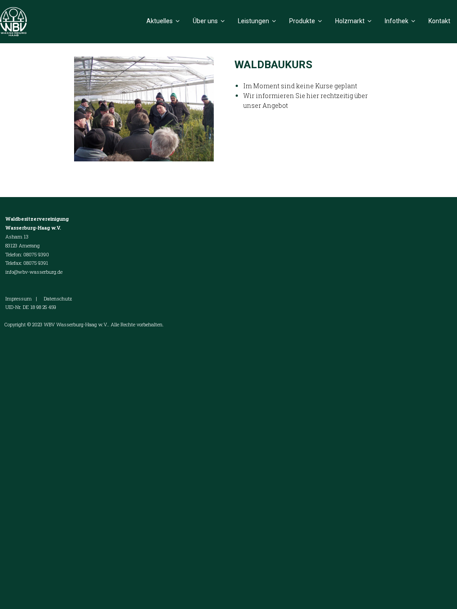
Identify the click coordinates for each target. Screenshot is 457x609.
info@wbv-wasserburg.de (33, 271)
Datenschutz (58, 298)
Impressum (18, 298)
